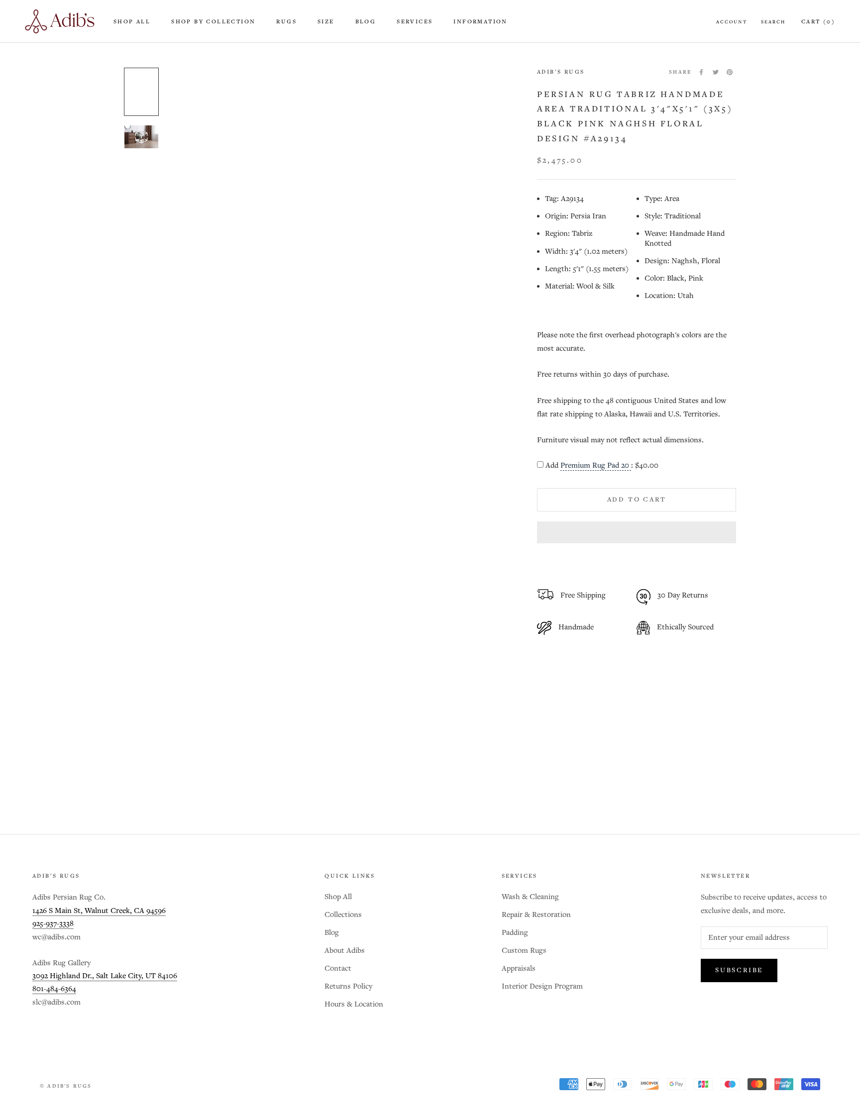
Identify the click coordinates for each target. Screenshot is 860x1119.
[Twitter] (716, 72)
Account (731, 22)
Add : (601, 466)
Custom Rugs (524, 950)
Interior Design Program (542, 986)
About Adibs (344, 950)
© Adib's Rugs (66, 1086)
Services (414, 21)
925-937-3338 (53, 923)
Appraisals (519, 968)
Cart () (818, 21)
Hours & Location (353, 1004)
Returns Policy (348, 986)
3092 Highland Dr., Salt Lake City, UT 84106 (104, 976)
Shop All (131, 21)
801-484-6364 (54, 989)
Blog (365, 21)
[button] (636, 532)
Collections (343, 914)
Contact (337, 968)
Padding (515, 932)
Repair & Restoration (536, 914)
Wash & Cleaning (530, 897)
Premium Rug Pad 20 (595, 466)
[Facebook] (701, 72)
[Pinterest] (730, 72)
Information (480, 21)
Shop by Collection (213, 21)
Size (326, 21)
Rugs (286, 21)
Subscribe (739, 970)
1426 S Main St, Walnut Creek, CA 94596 (99, 911)
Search (773, 22)
